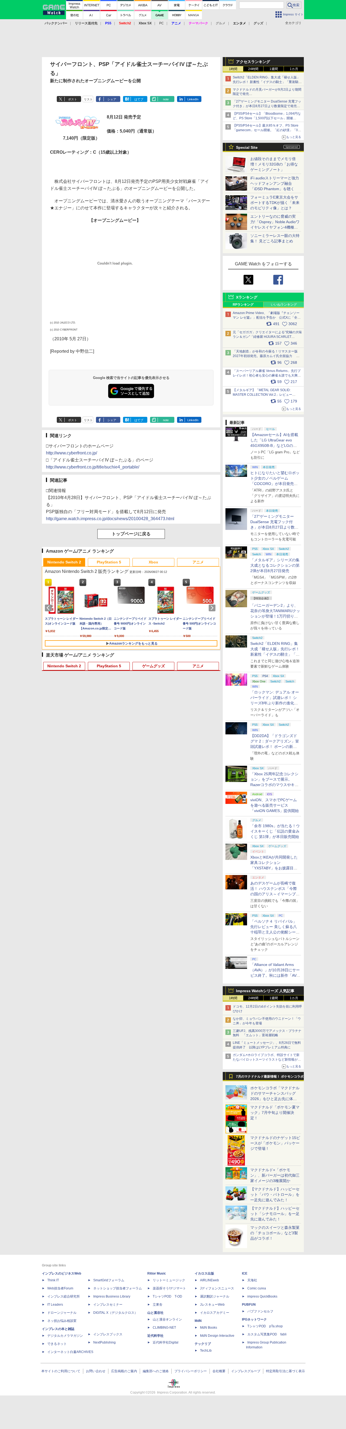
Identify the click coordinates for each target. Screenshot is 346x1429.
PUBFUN (249, 1304)
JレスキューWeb (212, 1304)
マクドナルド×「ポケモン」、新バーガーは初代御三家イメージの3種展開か (275, 1175)
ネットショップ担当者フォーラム (117, 1288)
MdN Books (208, 1327)
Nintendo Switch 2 (64, 562)
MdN (198, 1321)
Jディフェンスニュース (217, 1288)
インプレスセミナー (107, 1304)
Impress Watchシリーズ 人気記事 (265, 991)
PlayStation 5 (109, 562)
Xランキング (246, 297)
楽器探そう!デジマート (169, 1288)
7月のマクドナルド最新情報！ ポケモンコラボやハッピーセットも (270, 1078)
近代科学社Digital (165, 1342)
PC (161, 23)
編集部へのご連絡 (156, 1371)
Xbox (153, 562)
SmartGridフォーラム (108, 1280)
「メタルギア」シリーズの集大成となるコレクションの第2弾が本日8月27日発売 (275, 565)
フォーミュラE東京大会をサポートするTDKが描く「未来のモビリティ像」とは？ (275, 202)
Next (213, 607)
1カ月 (294, 69)
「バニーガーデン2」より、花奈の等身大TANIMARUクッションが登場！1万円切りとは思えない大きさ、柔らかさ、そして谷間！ (275, 616)
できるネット (57, 1344)
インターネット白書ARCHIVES (70, 1352)
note (166, 99)
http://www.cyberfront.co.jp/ (71, 453)
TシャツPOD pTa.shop (265, 1326)
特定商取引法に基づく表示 (285, 1371)
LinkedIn (192, 99)
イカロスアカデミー (214, 1313)
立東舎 (157, 1304)
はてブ (138, 99)
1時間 (233, 69)
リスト (88, 99)
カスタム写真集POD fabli (267, 1334)
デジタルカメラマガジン (65, 1336)
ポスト (72, 99)
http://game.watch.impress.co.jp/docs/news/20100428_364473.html (110, 518)
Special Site (247, 147)
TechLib (206, 1350)
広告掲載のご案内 (124, 1371)
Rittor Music (156, 1273)
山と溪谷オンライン (167, 1319)
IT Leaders (55, 1304)
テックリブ (203, 1344)
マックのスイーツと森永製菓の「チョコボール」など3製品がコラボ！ (275, 1232)
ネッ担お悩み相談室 (61, 1321)
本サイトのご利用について (60, 1371)
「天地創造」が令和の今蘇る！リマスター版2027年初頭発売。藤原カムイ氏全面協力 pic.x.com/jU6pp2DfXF (265, 355)
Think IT (53, 1280)
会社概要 (218, 1371)
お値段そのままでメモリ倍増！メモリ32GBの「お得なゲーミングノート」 (274, 164)
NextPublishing (104, 1342)
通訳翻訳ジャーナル (214, 1296)
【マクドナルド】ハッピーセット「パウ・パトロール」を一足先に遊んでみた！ (275, 1194)
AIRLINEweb (209, 1280)
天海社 (252, 1280)
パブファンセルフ (260, 1311)
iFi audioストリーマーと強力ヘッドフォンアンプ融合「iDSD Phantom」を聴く (274, 183)
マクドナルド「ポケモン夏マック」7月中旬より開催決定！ (275, 1112)
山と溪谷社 (155, 1313)
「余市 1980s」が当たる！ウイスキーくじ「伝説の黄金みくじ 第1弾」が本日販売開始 (275, 831)
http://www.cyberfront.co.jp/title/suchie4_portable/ (92, 467)
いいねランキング (284, 304)
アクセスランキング (253, 62)
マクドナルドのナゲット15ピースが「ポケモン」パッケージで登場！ (275, 1143)
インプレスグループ (245, 1371)
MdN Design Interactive (217, 1336)
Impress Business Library (111, 1296)
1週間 (274, 69)
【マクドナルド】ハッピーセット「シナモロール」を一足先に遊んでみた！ (275, 1213)
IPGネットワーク (254, 1319)
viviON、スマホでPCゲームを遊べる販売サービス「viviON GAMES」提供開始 (274, 805)
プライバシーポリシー (190, 1371)
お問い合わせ (95, 1371)
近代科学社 (155, 1336)
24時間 (253, 69)
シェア (111, 99)
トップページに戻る (131, 534)
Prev (49, 607)
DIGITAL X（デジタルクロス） (115, 1313)
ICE (244, 1273)
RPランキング (243, 304)
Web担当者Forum (60, 1288)
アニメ (198, 562)
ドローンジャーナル (61, 1313)
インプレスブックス (107, 1334)
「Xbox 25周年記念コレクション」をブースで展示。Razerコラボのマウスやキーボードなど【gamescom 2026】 (274, 785)
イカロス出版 (204, 1273)
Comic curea (256, 1288)
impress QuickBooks (262, 1296)
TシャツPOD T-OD (167, 1296)
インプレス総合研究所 (63, 1296)
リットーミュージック (169, 1280)
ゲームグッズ (153, 666)
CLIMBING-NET (164, 1327)
